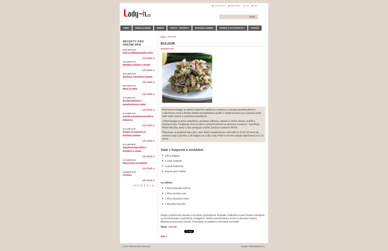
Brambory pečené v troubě (136, 64)
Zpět (163, 236)
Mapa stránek (235, 6)
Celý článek (147, 58)
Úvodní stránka (219, 6)
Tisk (255, 6)
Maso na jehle (130, 88)
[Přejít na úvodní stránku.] (137, 16)
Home (163, 37)
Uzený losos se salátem (135, 163)
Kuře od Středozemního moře (138, 52)
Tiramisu (127, 175)
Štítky (164, 227)
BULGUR (173, 227)
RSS (247, 6)
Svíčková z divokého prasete (137, 76)
